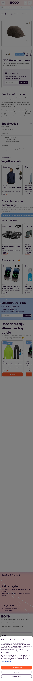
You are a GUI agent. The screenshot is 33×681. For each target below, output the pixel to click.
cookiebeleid (6, 661)
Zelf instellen (16, 672)
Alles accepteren (16, 667)
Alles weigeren (16, 676)
